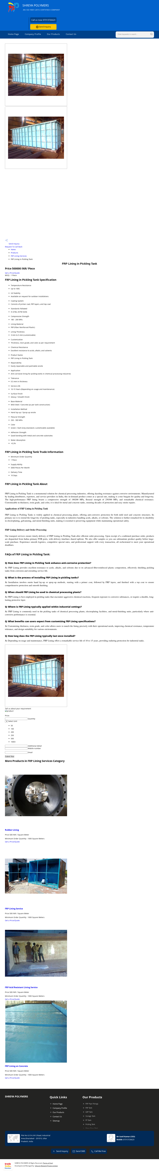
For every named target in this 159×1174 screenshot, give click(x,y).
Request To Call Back (13, 247)
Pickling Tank (90, 1124)
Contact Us (71, 34)
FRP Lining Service (14, 908)
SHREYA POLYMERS (41, 7)
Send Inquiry (45, 26)
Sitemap (56, 1120)
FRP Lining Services (19, 256)
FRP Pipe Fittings (91, 1104)
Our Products (53, 34)
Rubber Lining (12, 830)
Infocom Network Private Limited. (46, 1166)
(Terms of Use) (48, 1163)
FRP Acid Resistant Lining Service (21, 987)
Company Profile (33, 34)
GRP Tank (89, 1112)
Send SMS (80, 1151)
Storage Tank (90, 1116)
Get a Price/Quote (12, 273)
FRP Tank (88, 1108)
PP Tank (88, 1120)
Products (14, 253)
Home (13, 249)
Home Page (13, 34)
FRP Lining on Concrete (16, 1066)
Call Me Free (100, 1151)
